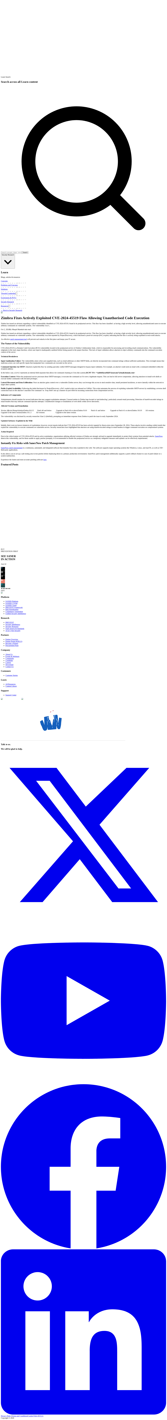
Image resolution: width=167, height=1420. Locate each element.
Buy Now (4, 3)
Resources (4, 306)
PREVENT (9, 622)
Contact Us (9, 667)
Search (25, 252)
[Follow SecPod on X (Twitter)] (83, 917)
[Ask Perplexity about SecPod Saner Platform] (83, 585)
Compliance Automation (14, 612)
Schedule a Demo (29, 3)
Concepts (4, 281)
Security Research (7, 302)
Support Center (10, 695)
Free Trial (39, 3)
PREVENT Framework (14, 607)
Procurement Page (12, 645)
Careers (8, 663)
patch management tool (18, 339)
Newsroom (9, 665)
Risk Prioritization (11, 609)
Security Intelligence (12, 624)
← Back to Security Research (11, 310)
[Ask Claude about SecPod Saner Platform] (83, 581)
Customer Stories (11, 675)
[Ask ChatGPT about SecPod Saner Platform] (83, 573)
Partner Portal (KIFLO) (13, 641)
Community (9, 658)
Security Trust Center (15, 3)
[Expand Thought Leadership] (16, 293)
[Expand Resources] (9, 306)
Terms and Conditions (19, 1416)
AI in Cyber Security (12, 631)
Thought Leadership (8, 293)
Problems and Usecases (9, 285)
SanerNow (159, 436)
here (44, 460)
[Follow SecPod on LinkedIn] (83, 1414)
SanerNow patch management (11, 448)
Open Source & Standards (14, 629)
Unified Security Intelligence (15, 614)
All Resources (10, 684)
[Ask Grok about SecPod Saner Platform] (83, 577)
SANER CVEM (11, 603)
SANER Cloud (10, 605)
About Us (8, 654)
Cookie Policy (33, 1416)
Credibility (9, 660)
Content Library (11, 686)
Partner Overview (11, 639)
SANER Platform (11, 601)
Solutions (4, 289)
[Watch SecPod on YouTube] (83, 1083)
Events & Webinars (12, 656)
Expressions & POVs (8, 298)
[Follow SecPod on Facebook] (83, 1248)
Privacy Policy (6, 1416)
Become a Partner (11, 643)
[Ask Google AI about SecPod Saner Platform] (83, 569)
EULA (40, 1416)
